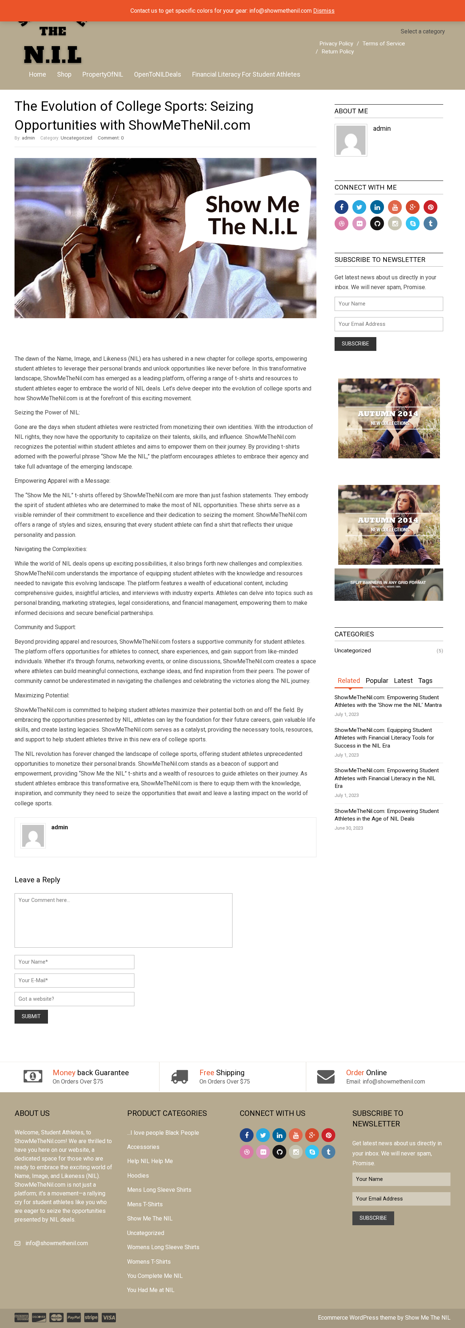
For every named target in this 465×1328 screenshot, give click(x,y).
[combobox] (423, 31)
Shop (64, 74)
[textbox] (423, 31)
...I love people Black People (163, 1132)
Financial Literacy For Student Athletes (246, 74)
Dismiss (324, 10)
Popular (376, 681)
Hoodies (138, 1175)
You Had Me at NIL (150, 1290)
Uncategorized (76, 138)
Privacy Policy (336, 43)
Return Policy (338, 51)
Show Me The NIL (150, 1218)
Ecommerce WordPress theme (357, 1317)
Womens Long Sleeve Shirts (163, 1247)
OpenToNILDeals (157, 74)
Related (348, 681)
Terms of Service (384, 43)
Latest (403, 681)
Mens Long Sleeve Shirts (159, 1189)
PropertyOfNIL (102, 74)
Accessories (143, 1146)
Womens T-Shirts (149, 1261)
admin (28, 138)
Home (37, 74)
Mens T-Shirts (145, 1204)
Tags (425, 681)
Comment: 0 (111, 138)
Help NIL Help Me (150, 1161)
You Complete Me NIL (155, 1275)
